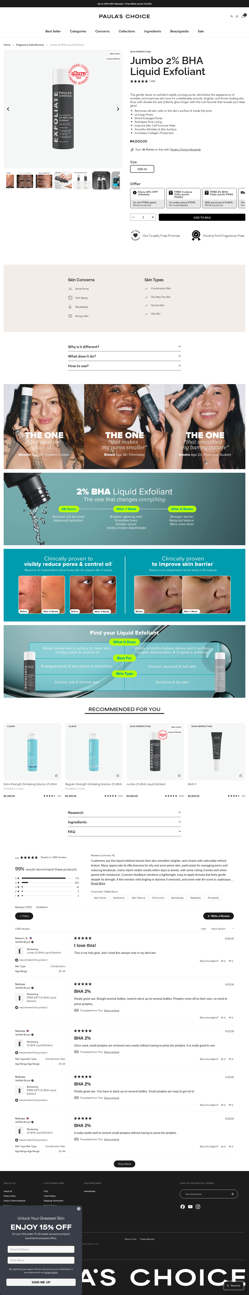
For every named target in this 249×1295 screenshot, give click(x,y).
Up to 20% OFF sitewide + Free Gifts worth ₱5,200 (124, 3)
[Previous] (8, 109)
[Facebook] (183, 1207)
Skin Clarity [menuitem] (100, 897)
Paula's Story (9, 1195)
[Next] (118, 109)
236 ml (142, 169)
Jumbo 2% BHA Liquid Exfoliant (44, 952)
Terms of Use (130, 1239)
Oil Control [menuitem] (158, 897)
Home (7, 44)
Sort (204, 928)
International (89, 1191)
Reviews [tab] (23, 907)
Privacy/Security (147, 1239)
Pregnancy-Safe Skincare (30, 44)
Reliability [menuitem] (195, 897)
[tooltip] (113, 855)
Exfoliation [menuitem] (119, 897)
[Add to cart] (56, 776)
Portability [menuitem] (213, 897)
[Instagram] (198, 1207)
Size (133, 162)
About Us (8, 1191)
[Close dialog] (79, 1209)
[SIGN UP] (232, 1194)
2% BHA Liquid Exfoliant (40, 1045)
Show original (111, 1010)
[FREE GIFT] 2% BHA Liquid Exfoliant (41, 999)
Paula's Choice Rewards (185, 149)
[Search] (231, 16)
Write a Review (222, 916)
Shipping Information (53, 1200)
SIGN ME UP (41, 1282)
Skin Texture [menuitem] (138, 897)
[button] (142, 81)
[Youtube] (190, 1207)
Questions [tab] (42, 907)
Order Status (50, 1195)
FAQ (46, 1191)
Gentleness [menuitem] (177, 897)
